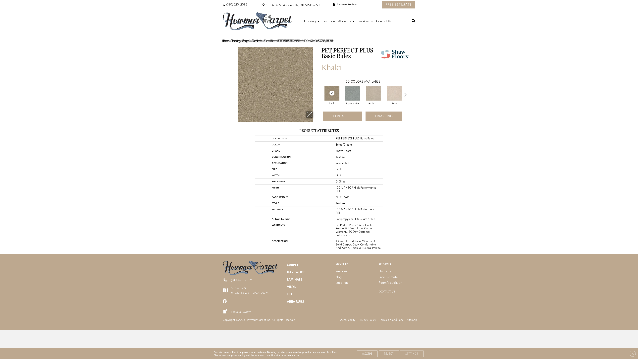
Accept (367, 353)
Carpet (246, 40)
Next (405, 89)
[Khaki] (332, 93)
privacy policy (238, 355)
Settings (411, 353)
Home (226, 40)
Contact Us (342, 116)
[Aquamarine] (352, 93)
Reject (389, 353)
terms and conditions (266, 355)
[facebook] (225, 301)
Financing (384, 116)
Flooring (235, 40)
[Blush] (394, 93)
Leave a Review (241, 311)
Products (257, 40)
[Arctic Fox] (373, 93)
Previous (319, 89)
